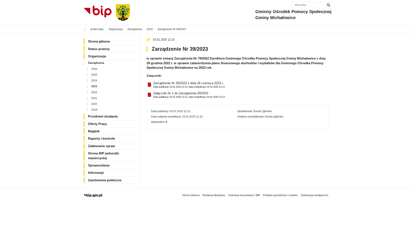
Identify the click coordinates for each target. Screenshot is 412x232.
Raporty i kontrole (101, 138)
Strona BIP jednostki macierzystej (103, 155)
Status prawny (99, 49)
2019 (94, 109)
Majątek (94, 131)
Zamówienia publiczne (104, 180)
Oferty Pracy (97, 124)
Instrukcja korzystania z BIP (244, 195)
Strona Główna (191, 195)
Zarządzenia (96, 62)
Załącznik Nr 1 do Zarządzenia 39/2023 (189, 94)
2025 (94, 74)
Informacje (96, 172)
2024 (94, 80)
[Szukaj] (328, 5)
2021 (94, 98)
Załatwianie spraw (101, 146)
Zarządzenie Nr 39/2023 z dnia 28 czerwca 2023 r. (189, 84)
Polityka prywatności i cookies (280, 195)
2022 (94, 92)
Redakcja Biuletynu (214, 195)
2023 (94, 86)
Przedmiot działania (103, 116)
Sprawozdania (98, 165)
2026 (94, 68)
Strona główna (99, 41)
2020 (94, 103)
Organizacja (97, 56)
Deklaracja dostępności (314, 195)
